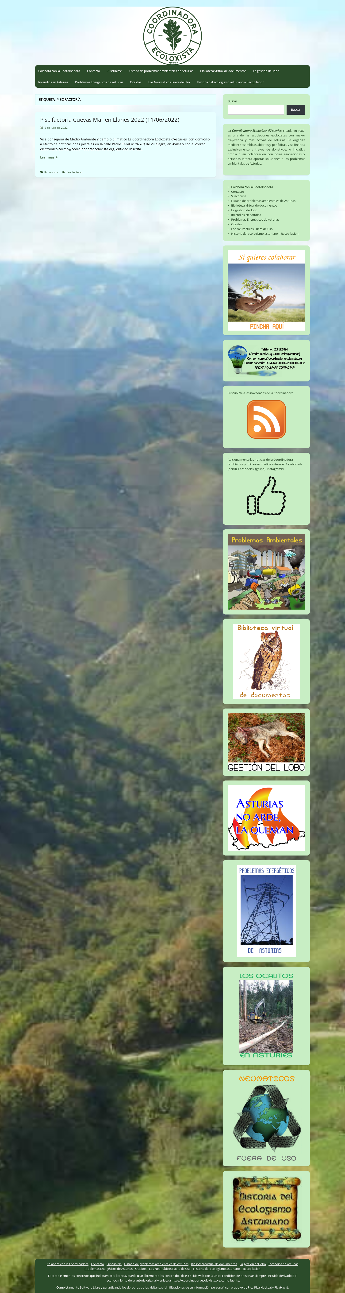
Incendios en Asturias (53, 82)
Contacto (93, 71)
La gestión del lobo (266, 71)
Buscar (232, 101)
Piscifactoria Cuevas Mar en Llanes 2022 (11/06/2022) (109, 119)
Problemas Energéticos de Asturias (99, 82)
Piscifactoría (74, 172)
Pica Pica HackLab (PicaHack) (268, 1287)
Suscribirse (114, 71)
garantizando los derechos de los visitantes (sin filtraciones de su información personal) (163, 1287)
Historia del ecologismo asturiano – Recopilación (230, 82)
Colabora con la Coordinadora (59, 71)
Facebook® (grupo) (251, 469)
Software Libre (90, 1287)
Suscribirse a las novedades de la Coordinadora (260, 393)
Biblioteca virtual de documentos (223, 71)
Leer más (56, 157)
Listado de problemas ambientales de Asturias (161, 71)
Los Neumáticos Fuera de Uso (169, 82)
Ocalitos (135, 82)
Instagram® (275, 469)
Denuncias (51, 172)
